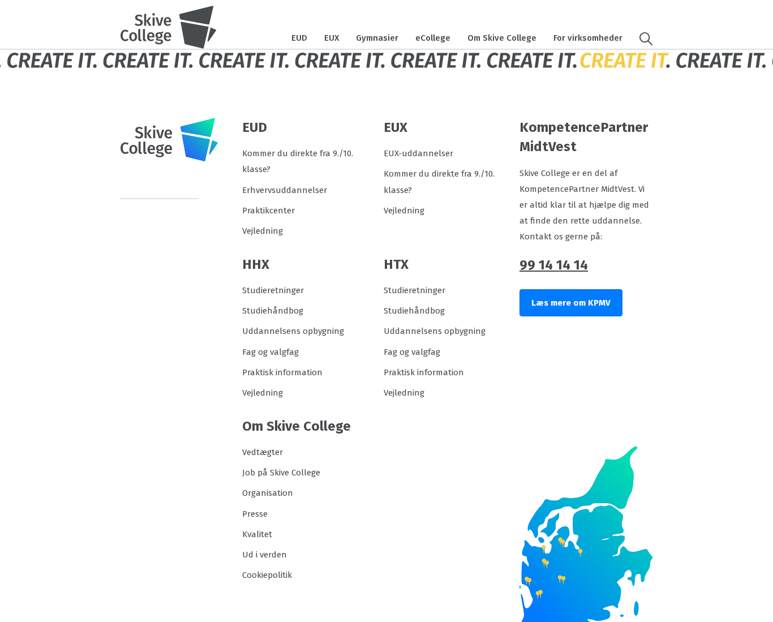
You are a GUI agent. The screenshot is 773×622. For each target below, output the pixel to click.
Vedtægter (262, 452)
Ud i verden (264, 555)
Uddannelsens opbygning (293, 331)
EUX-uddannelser (418, 153)
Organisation (267, 493)
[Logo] (169, 27)
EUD (299, 38)
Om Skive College (501, 38)
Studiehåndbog (272, 311)
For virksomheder (587, 38)
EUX (331, 38)
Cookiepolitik (267, 575)
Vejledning (262, 231)
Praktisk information (282, 372)
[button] (641, 38)
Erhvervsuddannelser (284, 190)
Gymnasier (377, 38)
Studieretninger (273, 290)
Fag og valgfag (270, 352)
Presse (255, 514)
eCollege (432, 38)
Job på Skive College (281, 472)
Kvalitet (257, 534)
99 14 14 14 (553, 265)
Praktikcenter (268, 210)
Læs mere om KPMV (571, 303)
